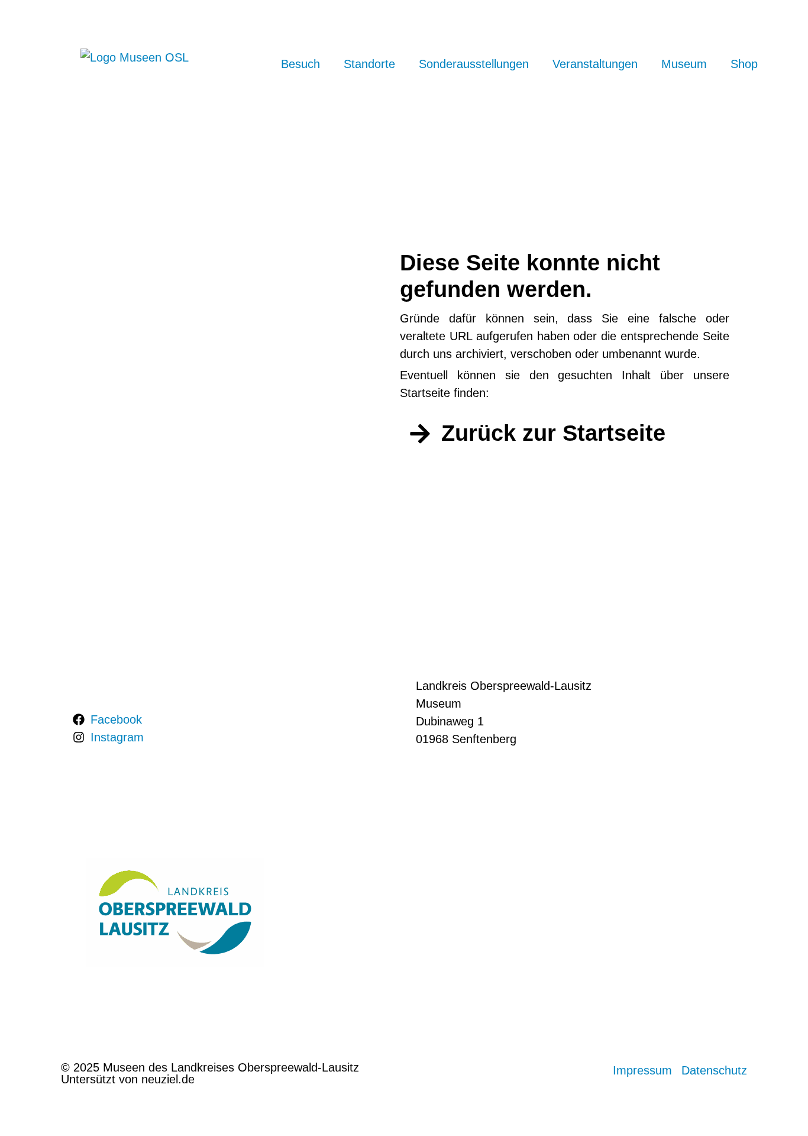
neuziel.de (168, 1079)
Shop (744, 63)
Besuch (300, 63)
